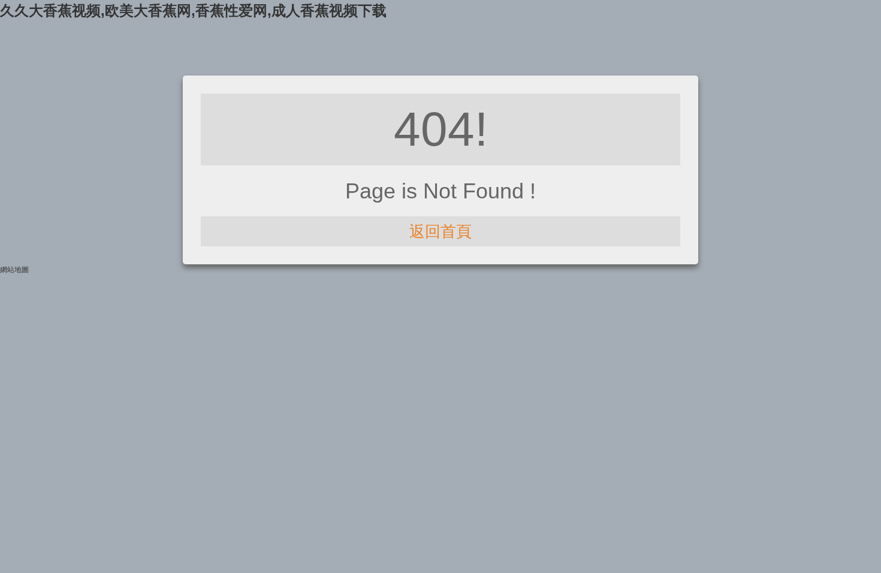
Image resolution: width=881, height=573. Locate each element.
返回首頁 (440, 231)
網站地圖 (14, 270)
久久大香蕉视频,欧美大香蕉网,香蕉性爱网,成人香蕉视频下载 (193, 10)
